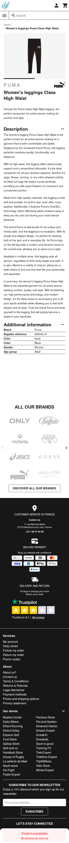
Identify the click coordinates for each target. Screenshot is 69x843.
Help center (10, 646)
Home (7, 24)
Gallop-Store (11, 743)
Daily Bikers (11, 722)
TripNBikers (44, 761)
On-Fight (8, 770)
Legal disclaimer (13, 690)
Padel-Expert (11, 774)
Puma (12, 85)
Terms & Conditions (16, 681)
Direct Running (13, 726)
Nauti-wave (10, 765)
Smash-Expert (45, 730)
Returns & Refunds (15, 685)
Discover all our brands (34, 488)
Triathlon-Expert (46, 757)
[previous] (2, 447)
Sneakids (42, 739)
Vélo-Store (43, 765)
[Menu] (4, 15)
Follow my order (13, 650)
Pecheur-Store (45, 717)
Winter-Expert (45, 770)
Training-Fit (43, 748)
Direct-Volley (11, 730)
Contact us (34, 519)
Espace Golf (11, 735)
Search (21, 15)
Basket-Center (12, 717)
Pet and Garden (46, 722)
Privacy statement (14, 703)
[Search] (13, 15)
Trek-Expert (43, 752)
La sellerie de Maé (15, 761)
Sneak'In (41, 735)
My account (10, 641)
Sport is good (44, 743)
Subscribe (34, 811)
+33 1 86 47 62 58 (34, 531)
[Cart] (65, 5)
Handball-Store (13, 752)
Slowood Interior (46, 726)
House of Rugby (13, 757)
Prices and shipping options (21, 699)
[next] (66, 447)
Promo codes (11, 659)
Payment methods (14, 694)
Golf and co (10, 748)
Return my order (13, 655)
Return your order (34, 594)
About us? (9, 672)
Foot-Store (10, 739)
